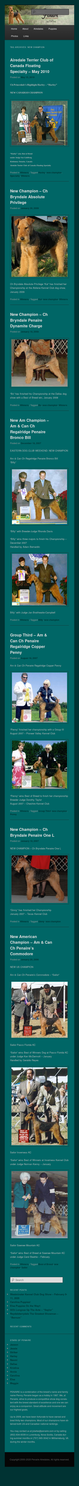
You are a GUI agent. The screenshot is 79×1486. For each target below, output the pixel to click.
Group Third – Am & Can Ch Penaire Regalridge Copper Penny (28, 643)
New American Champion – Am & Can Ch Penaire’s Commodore (31, 945)
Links (26, 35)
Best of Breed (45, 1264)
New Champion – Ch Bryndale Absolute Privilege (29, 196)
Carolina (15, 1375)
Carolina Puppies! (20, 1302)
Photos (14, 35)
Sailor (24, 1267)
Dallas (13, 1364)
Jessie (13, 1348)
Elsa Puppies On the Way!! (25, 1305)
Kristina (14, 1367)
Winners (24, 172)
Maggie (14, 1383)
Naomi (13, 1360)
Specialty (15, 175)
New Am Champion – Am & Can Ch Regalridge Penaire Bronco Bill (29, 428)
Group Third (44, 811)
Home (14, 28)
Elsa (12, 1379)
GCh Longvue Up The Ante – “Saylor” (31, 1310)
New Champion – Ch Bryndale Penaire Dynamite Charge (29, 319)
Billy (40, 619)
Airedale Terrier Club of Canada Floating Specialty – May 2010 (31, 65)
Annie (13, 1371)
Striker (14, 1352)
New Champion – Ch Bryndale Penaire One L (32, 832)
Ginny (41, 921)
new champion (54, 172)
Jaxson (14, 1344)
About (25, 28)
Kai (40, 299)
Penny (13, 814)
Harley (41, 172)
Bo (39, 405)
